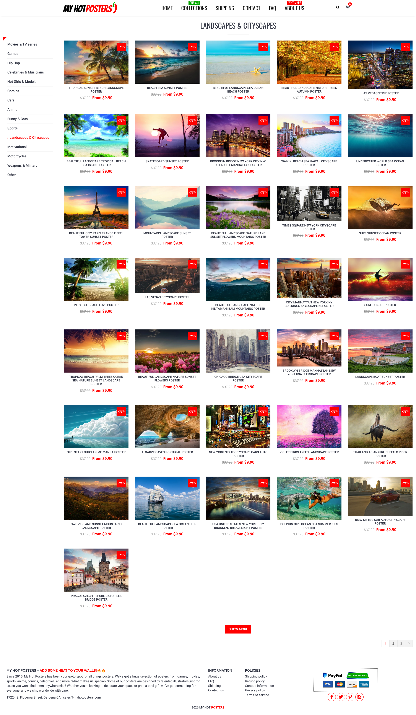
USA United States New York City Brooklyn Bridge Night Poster (238, 526)
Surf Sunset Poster (380, 305)
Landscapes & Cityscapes (29, 137)
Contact (251, 8)
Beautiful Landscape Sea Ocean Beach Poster (238, 89)
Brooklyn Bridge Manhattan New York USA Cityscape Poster (309, 372)
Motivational (17, 147)
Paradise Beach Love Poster (96, 305)
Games (12, 54)
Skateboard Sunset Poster (167, 161)
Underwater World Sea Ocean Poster (380, 163)
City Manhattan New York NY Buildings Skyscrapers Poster (309, 304)
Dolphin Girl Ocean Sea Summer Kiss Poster (309, 526)
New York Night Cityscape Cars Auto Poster (238, 454)
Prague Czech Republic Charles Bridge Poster (96, 597)
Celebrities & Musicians (25, 72)
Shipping (225, 8)
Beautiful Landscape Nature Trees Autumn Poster (309, 89)
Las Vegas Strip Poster (380, 93)
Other (11, 175)
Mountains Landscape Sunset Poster (167, 235)
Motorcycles (16, 156)
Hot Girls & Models (21, 82)
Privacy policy (255, 690)
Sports (12, 128)
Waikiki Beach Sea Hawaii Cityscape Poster (309, 163)
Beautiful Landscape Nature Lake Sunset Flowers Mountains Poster (238, 235)
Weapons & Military (22, 165)
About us (214, 676)
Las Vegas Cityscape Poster (167, 297)
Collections (194, 6)
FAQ (272, 8)
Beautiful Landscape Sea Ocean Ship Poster (167, 526)
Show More (238, 629)
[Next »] (409, 643)
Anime (12, 109)
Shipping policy (256, 676)
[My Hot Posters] (90, 8)
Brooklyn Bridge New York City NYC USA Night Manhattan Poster (238, 163)
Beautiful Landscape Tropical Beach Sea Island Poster (96, 163)
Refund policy (255, 681)
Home (167, 8)
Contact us (216, 690)
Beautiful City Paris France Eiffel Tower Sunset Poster (96, 235)
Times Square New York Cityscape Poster (309, 227)
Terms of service (257, 695)
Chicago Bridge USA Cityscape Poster (238, 378)
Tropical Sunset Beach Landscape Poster (96, 89)
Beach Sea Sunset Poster (167, 88)
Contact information (259, 686)
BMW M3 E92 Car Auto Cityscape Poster (380, 521)
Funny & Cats (17, 119)
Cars (11, 100)
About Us (294, 6)
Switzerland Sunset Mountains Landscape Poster (96, 526)
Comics (13, 91)
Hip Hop (13, 63)
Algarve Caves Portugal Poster (167, 452)
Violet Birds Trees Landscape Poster (309, 452)
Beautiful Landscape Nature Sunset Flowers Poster (167, 378)
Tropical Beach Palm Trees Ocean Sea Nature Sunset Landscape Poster (96, 380)
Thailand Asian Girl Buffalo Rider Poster (380, 454)
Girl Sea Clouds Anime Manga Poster (96, 452)
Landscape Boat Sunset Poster (380, 377)
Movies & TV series (22, 44)
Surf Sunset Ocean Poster (380, 233)
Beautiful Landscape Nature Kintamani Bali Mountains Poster (238, 307)
